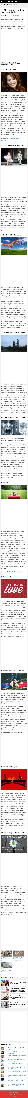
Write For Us (22, 1094)
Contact (14, 1096)
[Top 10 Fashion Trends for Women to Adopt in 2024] (5, 1004)
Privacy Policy (9, 1094)
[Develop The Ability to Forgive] (14, 351)
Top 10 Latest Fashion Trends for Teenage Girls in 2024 (18, 997)
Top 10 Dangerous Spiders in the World (17, 1071)
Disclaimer (16, 1094)
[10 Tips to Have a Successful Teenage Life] (6, 954)
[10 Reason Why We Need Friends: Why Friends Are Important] (18, 954)
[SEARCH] (26, 1)
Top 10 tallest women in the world (15, 1063)
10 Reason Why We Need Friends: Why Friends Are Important (18, 959)
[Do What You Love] (14, 598)
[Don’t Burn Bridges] (14, 789)
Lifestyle (12, 978)
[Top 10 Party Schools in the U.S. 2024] (5, 983)
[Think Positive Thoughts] (14, 255)
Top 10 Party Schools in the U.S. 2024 (18, 983)
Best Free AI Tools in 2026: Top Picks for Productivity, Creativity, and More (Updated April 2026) (17, 1080)
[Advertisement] (14, 45)
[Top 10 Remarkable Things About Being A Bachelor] (6, 965)
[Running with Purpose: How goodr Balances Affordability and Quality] (5, 990)
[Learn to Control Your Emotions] (14, 435)
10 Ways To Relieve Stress (14, 572)
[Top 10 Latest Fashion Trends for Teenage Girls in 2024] (5, 997)
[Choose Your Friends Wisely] (14, 689)
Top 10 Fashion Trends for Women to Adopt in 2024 (17, 1004)
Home (4, 1094)
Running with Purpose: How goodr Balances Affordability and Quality (18, 990)
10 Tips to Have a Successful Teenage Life (5, 959)
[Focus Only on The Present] (14, 853)
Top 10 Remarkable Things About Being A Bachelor (6, 970)
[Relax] (14, 499)
